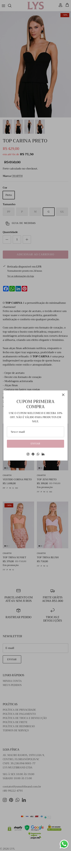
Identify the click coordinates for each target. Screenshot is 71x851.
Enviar (35, 444)
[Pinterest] (33, 454)
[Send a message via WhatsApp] (64, 844)
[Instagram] (28, 454)
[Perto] (63, 395)
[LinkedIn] (43, 454)
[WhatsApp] (38, 454)
